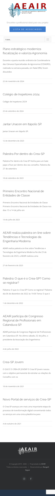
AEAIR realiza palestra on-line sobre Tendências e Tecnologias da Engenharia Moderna (27, 237)
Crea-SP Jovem (13, 362)
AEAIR (43, 464)
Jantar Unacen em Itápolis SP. (22, 124)
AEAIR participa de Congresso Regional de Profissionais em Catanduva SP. (23, 320)
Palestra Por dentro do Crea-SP (24, 153)
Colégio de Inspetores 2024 (21, 94)
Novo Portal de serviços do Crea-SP (27, 399)
